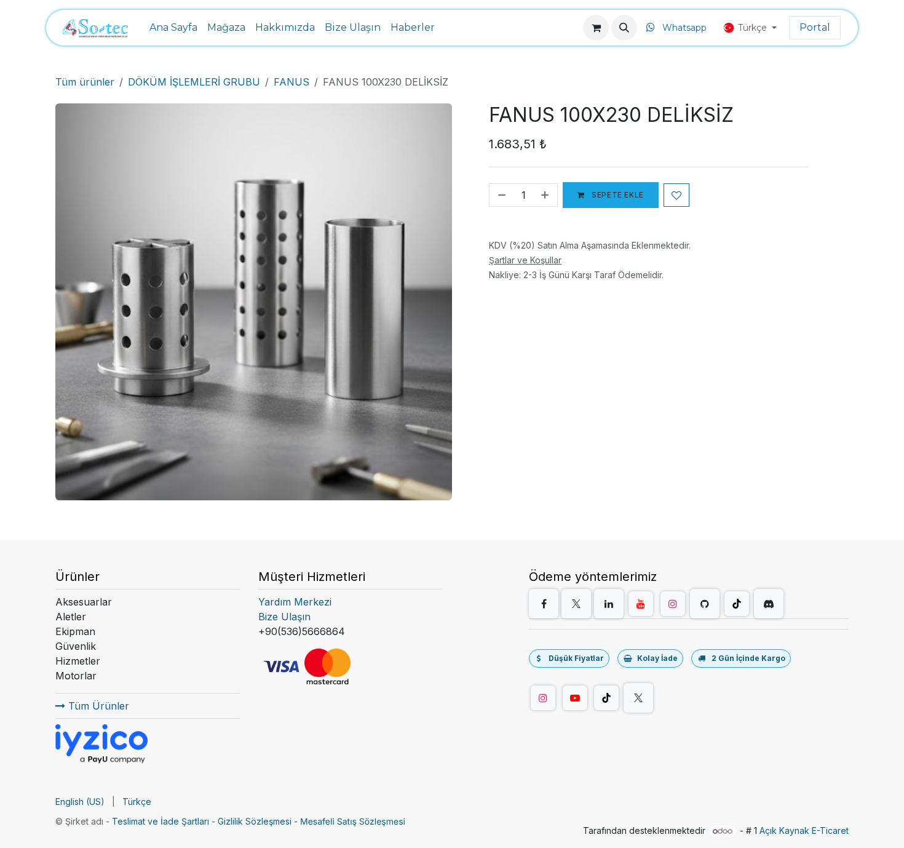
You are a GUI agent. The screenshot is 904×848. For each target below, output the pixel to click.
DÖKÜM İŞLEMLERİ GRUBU (194, 82)
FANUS (291, 82)
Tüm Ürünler (97, 706)
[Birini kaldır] (501, 195)
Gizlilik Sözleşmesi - (259, 821)
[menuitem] (173, 27)
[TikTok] (736, 603)
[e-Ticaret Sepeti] (596, 28)
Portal (814, 27)
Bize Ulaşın (284, 616)
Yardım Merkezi (294, 602)
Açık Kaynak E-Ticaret (804, 830)
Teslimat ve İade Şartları (160, 821)
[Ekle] (546, 195)
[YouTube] (640, 603)
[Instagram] (672, 603)
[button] (624, 28)
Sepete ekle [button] (617, 194)
